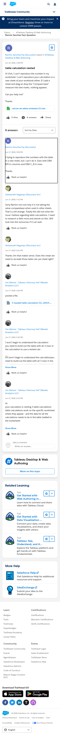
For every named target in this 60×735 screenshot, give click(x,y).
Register (29, 22)
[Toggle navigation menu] (54, 12)
